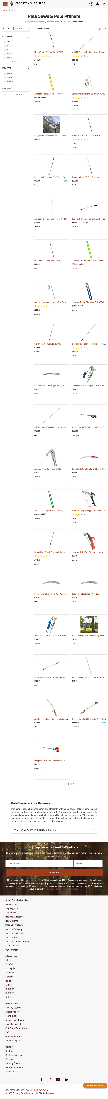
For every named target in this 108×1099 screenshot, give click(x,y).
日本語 (8, 985)
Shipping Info (11, 908)
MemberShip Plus (13, 1040)
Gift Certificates (13, 1036)
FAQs (8, 1032)
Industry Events (12, 1063)
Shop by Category (13, 929)
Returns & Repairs (14, 916)
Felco (36, 185)
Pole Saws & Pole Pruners (54, 17)
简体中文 (9, 989)
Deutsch (9, 976)
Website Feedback (14, 1067)
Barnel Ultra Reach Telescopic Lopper (53, 552)
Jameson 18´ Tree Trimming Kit (50, 219)
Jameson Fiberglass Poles (48, 94)
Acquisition (10, 1071)
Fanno (36, 393)
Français (9, 972)
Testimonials (11, 912)
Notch (36, 64)
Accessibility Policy (14, 1020)
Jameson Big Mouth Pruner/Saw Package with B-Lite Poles (62, 302)
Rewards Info (11, 920)
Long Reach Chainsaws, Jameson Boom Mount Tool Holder (62, 135)
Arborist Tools (53, 22)
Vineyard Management (35, 22)
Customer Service (14, 1055)
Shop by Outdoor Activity (17, 941)
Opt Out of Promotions (16, 1028)
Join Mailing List (13, 1024)
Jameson (37, 102)
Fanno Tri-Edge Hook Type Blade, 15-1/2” (54, 385)
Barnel (74, 356)
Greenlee (75, 227)
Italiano (9, 980)
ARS (73, 64)
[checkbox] (5, 41)
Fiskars (36, 352)
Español (9, 964)
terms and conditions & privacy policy (62, 889)
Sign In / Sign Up (13, 1007)
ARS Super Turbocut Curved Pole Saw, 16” (55, 719)
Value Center (11, 949)
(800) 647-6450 (41, 1090)
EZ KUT (74, 643)
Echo (36, 685)
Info (7, 960)
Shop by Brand (12, 937)
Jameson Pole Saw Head (48, 469)
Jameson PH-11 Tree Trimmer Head (90, 552)
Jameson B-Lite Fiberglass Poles (89, 302)
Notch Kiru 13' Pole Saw (47, 260)
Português (10, 968)
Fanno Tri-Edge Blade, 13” (86, 594)
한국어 (8, 997)
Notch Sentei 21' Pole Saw (48, 52)
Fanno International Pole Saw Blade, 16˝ (54, 594)
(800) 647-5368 (17, 1090)
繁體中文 (9, 993)
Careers (9, 1059)
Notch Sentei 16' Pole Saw (86, 135)
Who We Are (11, 904)
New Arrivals (11, 945)
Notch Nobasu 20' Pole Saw (87, 177)
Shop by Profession (14, 933)
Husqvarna (75, 435)
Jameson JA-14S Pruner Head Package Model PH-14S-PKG (62, 636)
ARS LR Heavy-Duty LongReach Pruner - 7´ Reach (58, 427)
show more (16, 61)
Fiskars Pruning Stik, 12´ (48, 344)
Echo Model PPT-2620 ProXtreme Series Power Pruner (60, 677)
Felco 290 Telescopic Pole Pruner (51, 177)
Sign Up (54, 873)
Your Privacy (11, 1016)
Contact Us (10, 1051)
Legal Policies (12, 1011)
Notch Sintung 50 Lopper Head (88, 510)
